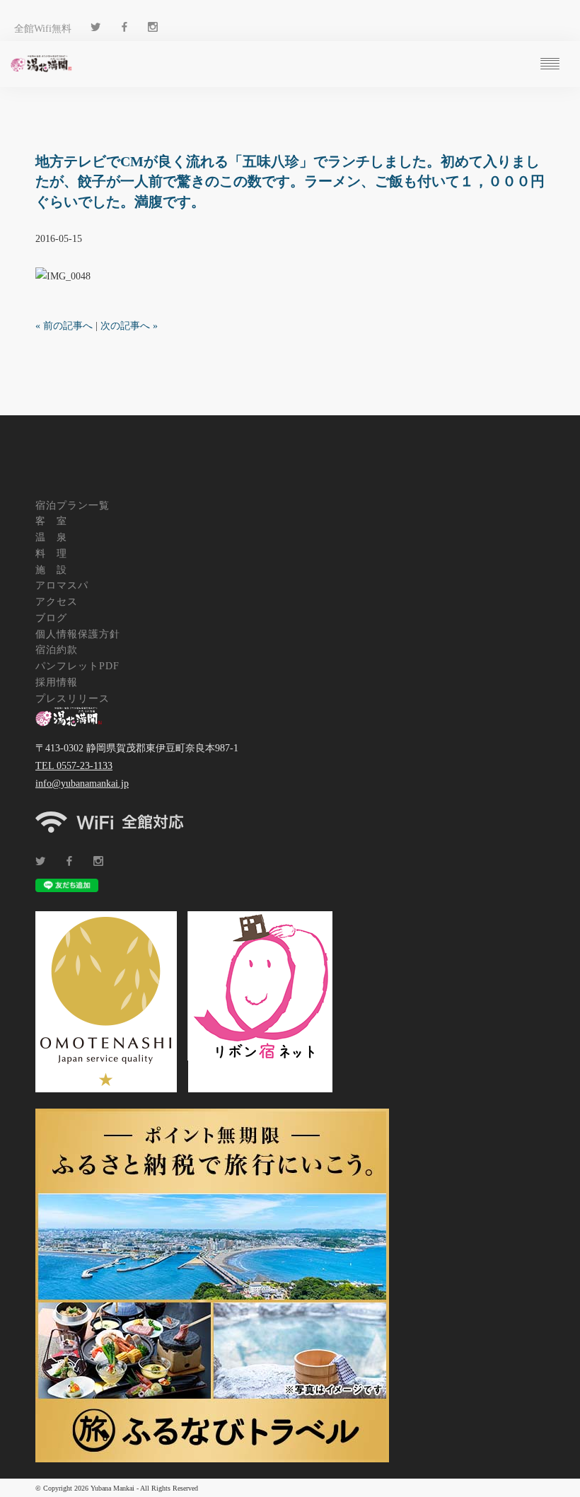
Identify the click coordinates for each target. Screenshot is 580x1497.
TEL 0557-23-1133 (73, 766)
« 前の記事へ (64, 325)
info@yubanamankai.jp (82, 783)
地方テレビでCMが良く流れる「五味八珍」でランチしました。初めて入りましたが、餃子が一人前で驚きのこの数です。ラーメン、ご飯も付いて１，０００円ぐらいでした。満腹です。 (290, 181)
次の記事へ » (129, 325)
